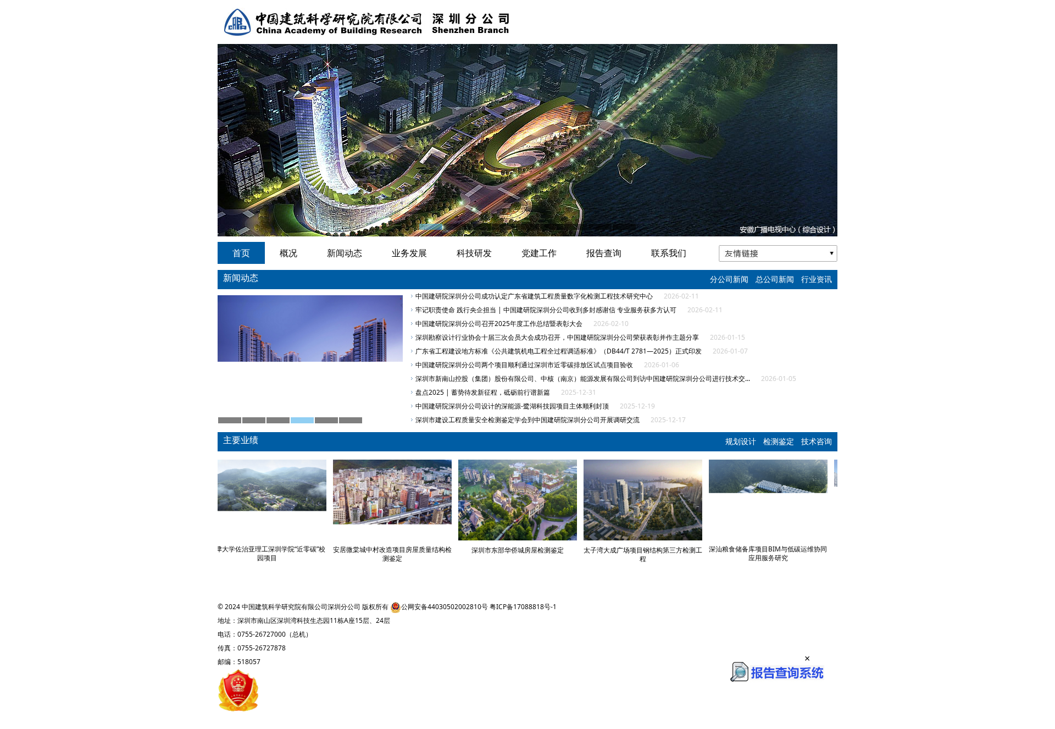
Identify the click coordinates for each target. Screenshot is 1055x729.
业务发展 (409, 253)
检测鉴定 (778, 441)
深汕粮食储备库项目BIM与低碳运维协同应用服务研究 (778, 553)
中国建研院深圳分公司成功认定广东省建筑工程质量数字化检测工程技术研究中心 (534, 296)
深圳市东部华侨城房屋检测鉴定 (527, 550)
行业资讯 (816, 279)
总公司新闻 (775, 279)
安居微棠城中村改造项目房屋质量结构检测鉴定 (402, 554)
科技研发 (474, 253)
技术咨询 (816, 441)
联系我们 (668, 253)
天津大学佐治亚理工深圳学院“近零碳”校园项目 (277, 553)
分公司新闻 (729, 279)
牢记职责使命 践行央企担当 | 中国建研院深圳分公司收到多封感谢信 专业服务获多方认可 (545, 309)
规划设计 (740, 441)
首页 (241, 253)
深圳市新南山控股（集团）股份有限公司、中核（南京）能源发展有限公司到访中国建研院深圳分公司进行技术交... (582, 378)
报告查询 (603, 253)
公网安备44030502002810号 (444, 606)
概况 (288, 253)
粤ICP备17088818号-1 (523, 606)
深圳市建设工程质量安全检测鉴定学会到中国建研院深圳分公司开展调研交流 (527, 419)
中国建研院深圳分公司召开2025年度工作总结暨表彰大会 (498, 323)
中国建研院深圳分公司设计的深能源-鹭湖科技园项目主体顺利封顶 (512, 406)
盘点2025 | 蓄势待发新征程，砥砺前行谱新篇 (482, 392)
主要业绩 (240, 440)
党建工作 (539, 253)
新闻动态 (344, 253)
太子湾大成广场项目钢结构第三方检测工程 (652, 554)
